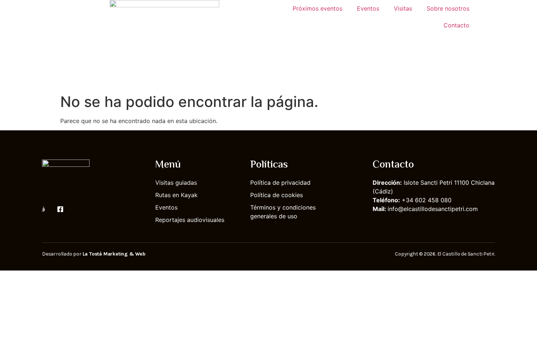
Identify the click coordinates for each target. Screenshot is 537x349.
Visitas (403, 8)
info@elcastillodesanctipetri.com (433, 208)
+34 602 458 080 (427, 200)
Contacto (456, 25)
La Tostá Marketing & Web (114, 254)
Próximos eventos (317, 8)
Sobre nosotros (448, 8)
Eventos (368, 8)
